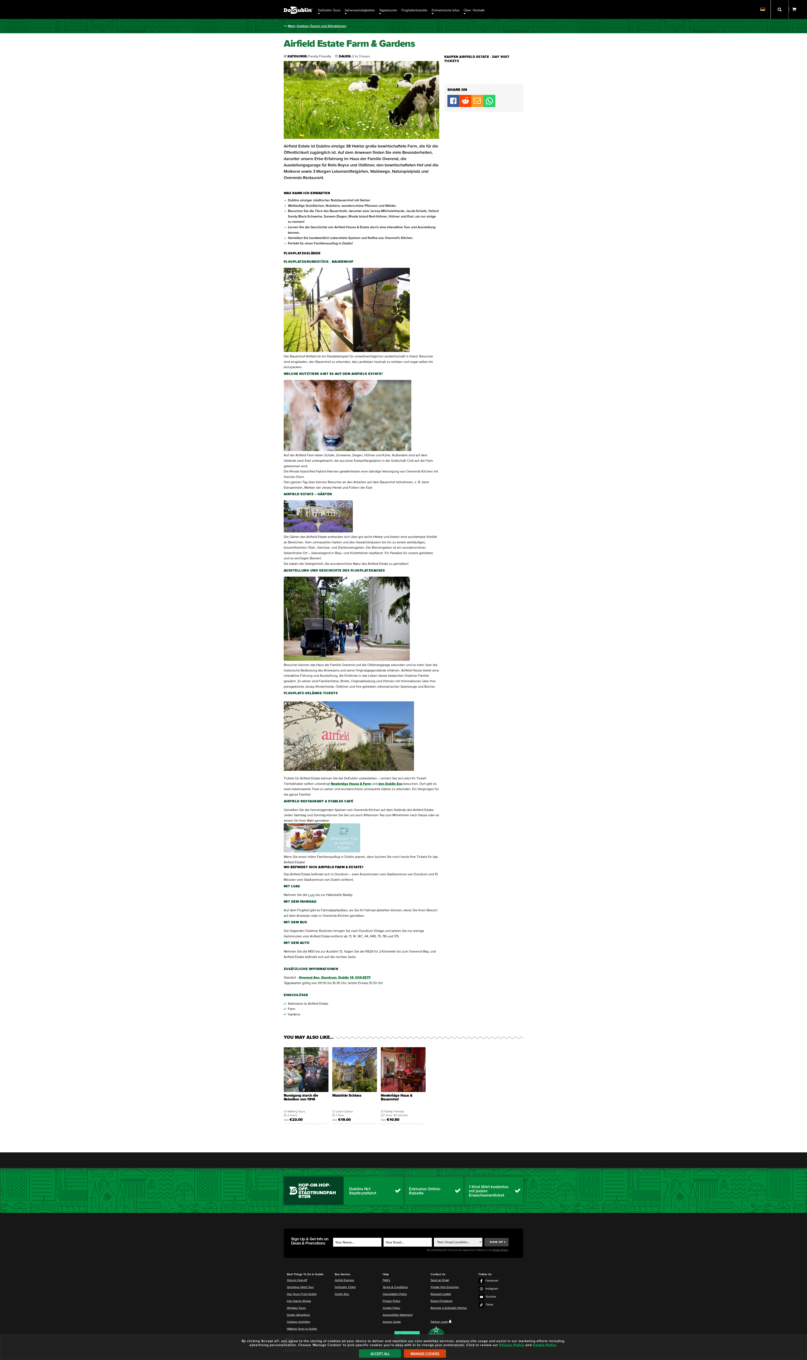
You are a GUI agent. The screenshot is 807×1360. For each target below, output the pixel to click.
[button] (290, 100)
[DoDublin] (298, 3)
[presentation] (306, 1088)
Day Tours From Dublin (302, 1294)
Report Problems (441, 1301)
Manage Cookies (424, 1353)
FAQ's (386, 1280)
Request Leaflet (441, 1294)
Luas (311, 895)
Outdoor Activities (298, 1321)
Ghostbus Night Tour (300, 1287)
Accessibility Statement (398, 1315)
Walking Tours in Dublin (302, 1328)
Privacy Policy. (500, 1250)
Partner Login (439, 1321)
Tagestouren (388, 10)
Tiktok (489, 1304)
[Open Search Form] (779, 9)
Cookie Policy (391, 1308)
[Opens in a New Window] (465, 106)
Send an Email (440, 1280)
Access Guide (392, 1321)
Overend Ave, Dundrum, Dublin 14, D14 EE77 (335, 977)
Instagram (491, 1288)
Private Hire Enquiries (445, 1287)
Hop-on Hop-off (297, 1280)
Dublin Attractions (298, 1315)
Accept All (380, 1353)
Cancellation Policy (395, 1294)
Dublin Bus (342, 1294)
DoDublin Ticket (345, 1287)
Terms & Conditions (395, 1287)
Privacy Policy (391, 1301)
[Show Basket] (798, 9)
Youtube (490, 1296)
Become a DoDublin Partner (449, 1308)
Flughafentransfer (414, 10)
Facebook (491, 1280)
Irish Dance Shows (299, 1301)
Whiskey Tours (296, 1308)
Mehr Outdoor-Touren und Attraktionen (317, 26)
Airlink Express (344, 1280)
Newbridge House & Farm (351, 783)
